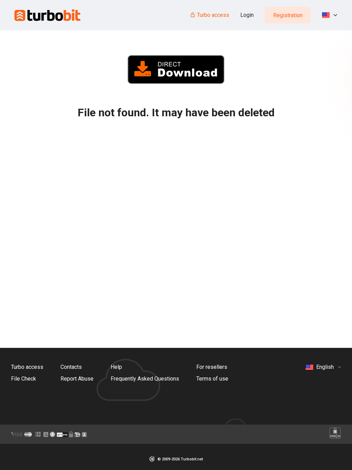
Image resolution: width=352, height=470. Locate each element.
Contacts (71, 367)
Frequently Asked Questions (145, 378)
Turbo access (213, 15)
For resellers (211, 367)
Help (116, 367)
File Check (23, 378)
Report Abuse (77, 378)
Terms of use (212, 378)
